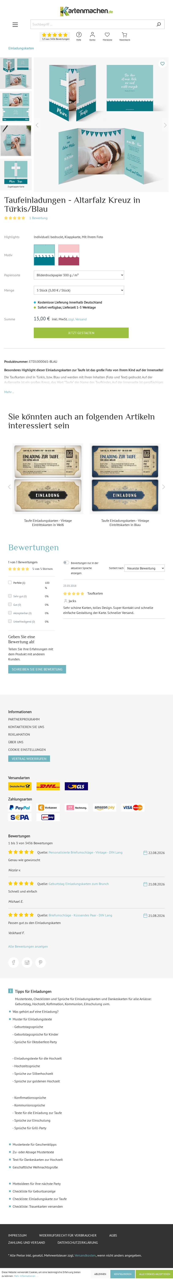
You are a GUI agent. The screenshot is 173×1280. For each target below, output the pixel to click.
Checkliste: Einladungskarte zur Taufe (40, 1199)
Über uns (15, 742)
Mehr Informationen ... (26, 1275)
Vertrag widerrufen (29, 759)
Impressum (17, 1235)
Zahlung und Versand (26, 1242)
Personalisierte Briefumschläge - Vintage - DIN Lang (86, 852)
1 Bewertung (38, 218)
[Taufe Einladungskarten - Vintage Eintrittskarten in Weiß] (47, 478)
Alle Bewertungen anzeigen (28, 946)
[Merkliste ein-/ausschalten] (162, 63)
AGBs (113, 1235)
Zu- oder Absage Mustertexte (33, 1152)
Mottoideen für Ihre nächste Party (37, 1184)
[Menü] (15, 25)
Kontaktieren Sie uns (26, 727)
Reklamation (19, 734)
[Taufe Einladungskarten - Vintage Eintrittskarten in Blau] (125, 478)
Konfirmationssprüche (30, 1097)
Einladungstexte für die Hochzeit (38, 1058)
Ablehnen (100, 1274)
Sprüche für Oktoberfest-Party (35, 1042)
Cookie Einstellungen (27, 749)
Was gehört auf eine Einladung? (35, 1011)
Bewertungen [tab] (33, 547)
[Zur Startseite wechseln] (86, 11)
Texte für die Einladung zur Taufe (38, 1113)
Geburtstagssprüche (28, 1027)
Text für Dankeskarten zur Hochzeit (38, 1159)
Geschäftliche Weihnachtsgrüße (35, 1167)
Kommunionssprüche (29, 1105)
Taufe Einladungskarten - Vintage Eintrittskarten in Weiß (48, 522)
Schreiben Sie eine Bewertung (37, 669)
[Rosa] (68, 255)
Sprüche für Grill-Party (30, 1128)
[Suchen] (159, 24)
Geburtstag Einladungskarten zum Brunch (79, 884)
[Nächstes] (165, 125)
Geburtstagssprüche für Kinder (36, 1034)
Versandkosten (85, 1255)
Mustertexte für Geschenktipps (35, 1144)
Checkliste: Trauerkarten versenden (38, 1206)
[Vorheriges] (37, 125)
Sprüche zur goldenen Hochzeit (37, 1081)
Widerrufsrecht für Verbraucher (68, 1235)
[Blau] (44, 255)
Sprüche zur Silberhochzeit (33, 1073)
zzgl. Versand (77, 319)
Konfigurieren (122, 1274)
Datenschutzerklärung (78, 1242)
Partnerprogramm (24, 719)
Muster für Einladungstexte (32, 1019)
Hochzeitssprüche (27, 1066)
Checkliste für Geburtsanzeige (34, 1191)
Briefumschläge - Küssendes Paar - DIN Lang (80, 915)
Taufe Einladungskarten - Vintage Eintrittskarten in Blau (125, 522)
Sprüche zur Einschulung (32, 1120)
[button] (9, 392)
